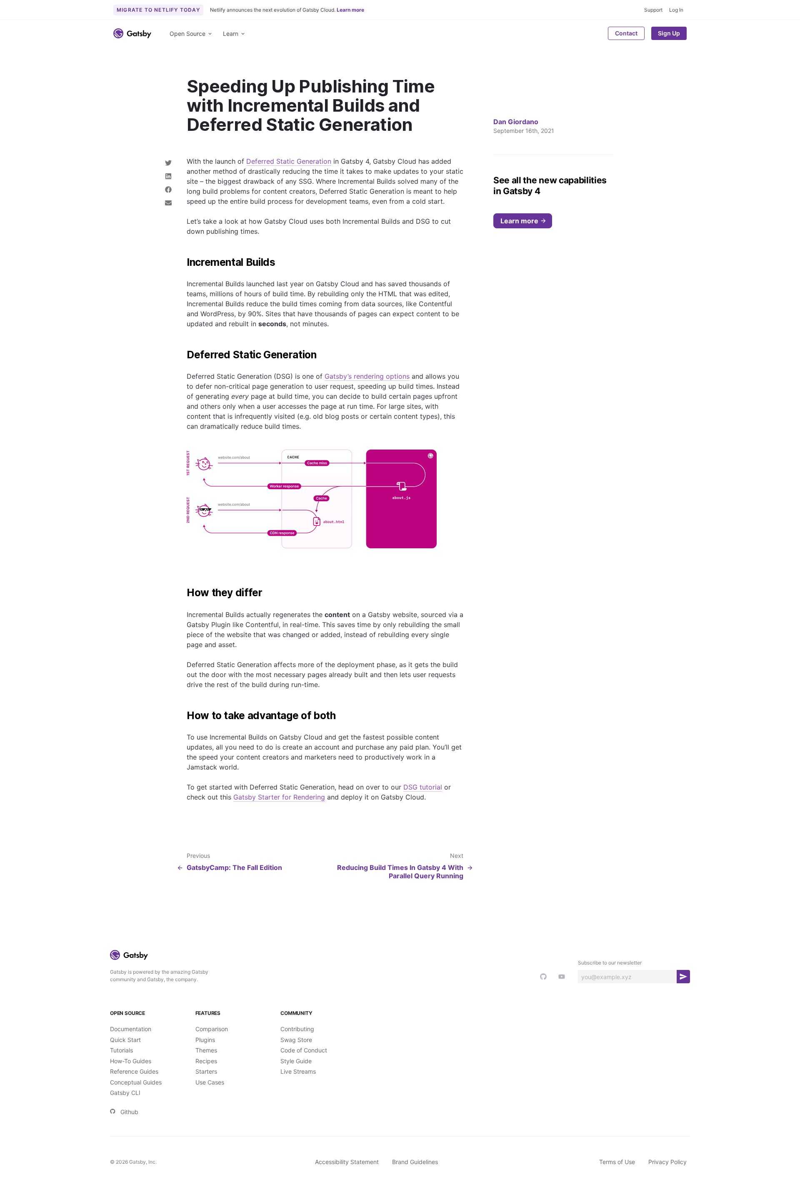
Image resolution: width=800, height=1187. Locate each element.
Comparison (211, 1028)
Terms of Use (617, 1161)
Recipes (206, 1061)
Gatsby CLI (125, 1092)
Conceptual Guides (136, 1082)
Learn (230, 33)
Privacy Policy (667, 1161)
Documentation (130, 1028)
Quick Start (125, 1039)
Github (129, 1111)
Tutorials (121, 1050)
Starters (206, 1071)
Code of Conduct (303, 1050)
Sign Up (669, 33)
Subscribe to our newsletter (610, 963)
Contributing (297, 1028)
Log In (676, 10)
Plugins (205, 1039)
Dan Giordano (515, 121)
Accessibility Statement (347, 1161)
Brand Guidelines (415, 1161)
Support (653, 10)
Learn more (519, 221)
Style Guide (296, 1061)
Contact (626, 33)
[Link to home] (132, 33)
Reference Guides (134, 1071)
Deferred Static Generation (288, 161)
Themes (206, 1050)
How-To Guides (130, 1061)
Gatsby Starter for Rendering (279, 797)
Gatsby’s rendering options (367, 376)
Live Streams (298, 1071)
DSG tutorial (422, 787)
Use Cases (209, 1082)
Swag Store (296, 1039)
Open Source (187, 33)
